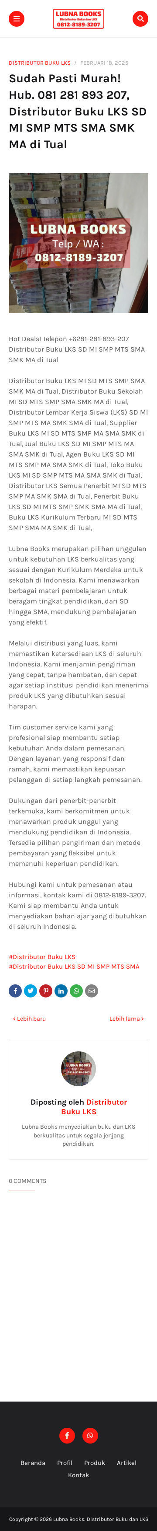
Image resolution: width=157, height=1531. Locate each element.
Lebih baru (31, 1018)
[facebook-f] (67, 1436)
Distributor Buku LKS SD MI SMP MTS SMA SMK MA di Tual (74, 967)
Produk (94, 1463)
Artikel (127, 1463)
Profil (64, 1463)
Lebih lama (124, 1018)
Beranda (32, 1463)
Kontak (78, 1475)
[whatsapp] (90, 1436)
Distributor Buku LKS (40, 62)
